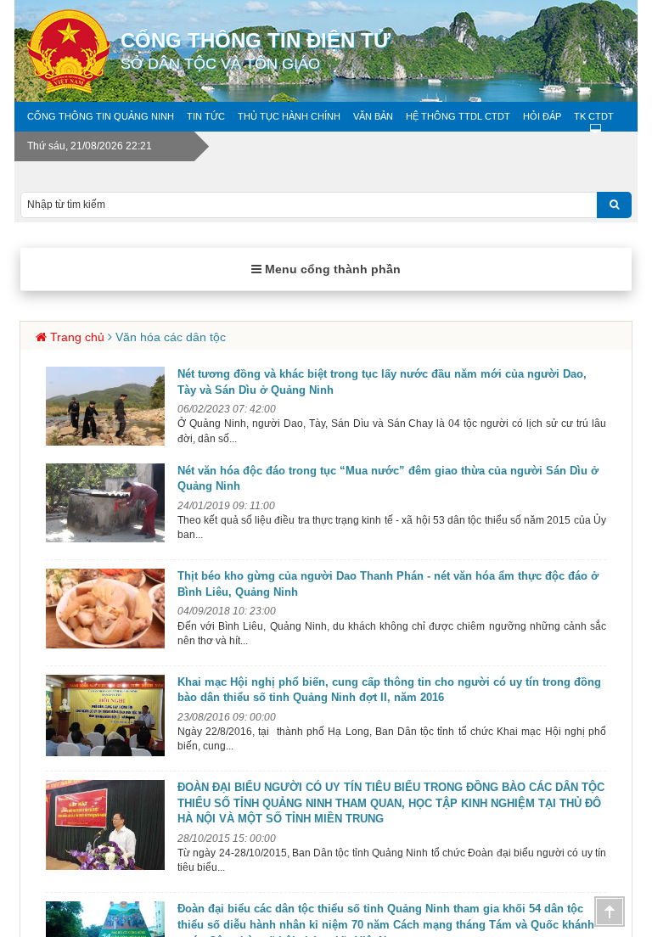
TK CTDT (594, 116)
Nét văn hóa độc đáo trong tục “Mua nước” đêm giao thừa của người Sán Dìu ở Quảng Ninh (388, 478)
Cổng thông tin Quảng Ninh (100, 116)
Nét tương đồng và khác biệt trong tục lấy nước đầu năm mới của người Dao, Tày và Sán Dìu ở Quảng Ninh (382, 382)
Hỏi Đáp (542, 116)
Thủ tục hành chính (289, 116)
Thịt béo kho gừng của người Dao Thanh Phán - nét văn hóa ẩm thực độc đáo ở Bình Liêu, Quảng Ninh (388, 583)
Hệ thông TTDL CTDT (458, 116)
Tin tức (206, 116)
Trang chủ (77, 337)
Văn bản (373, 116)
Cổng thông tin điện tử (256, 50)
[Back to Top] (610, 912)
